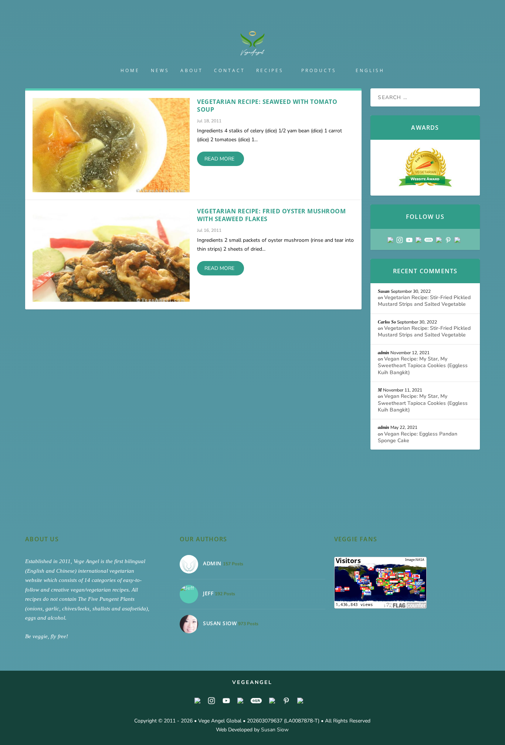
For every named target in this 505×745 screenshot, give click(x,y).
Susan (384, 291)
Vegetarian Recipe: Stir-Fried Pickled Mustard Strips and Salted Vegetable (424, 301)
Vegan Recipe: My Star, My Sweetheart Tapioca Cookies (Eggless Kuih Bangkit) (423, 365)
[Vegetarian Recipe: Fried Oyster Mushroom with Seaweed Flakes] (111, 254)
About (191, 71)
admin (383, 352)
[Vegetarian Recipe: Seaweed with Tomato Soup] (111, 145)
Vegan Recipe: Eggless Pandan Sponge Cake (417, 437)
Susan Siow (275, 729)
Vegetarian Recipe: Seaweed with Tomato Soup (267, 106)
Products (318, 71)
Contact (229, 71)
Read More (219, 158)
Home (130, 71)
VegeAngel (252, 682)
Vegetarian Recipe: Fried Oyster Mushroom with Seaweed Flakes (271, 215)
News (160, 71)
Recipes (270, 71)
